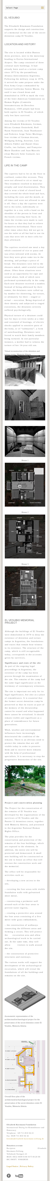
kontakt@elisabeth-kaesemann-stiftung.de (25, 1139)
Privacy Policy (27, 1166)
